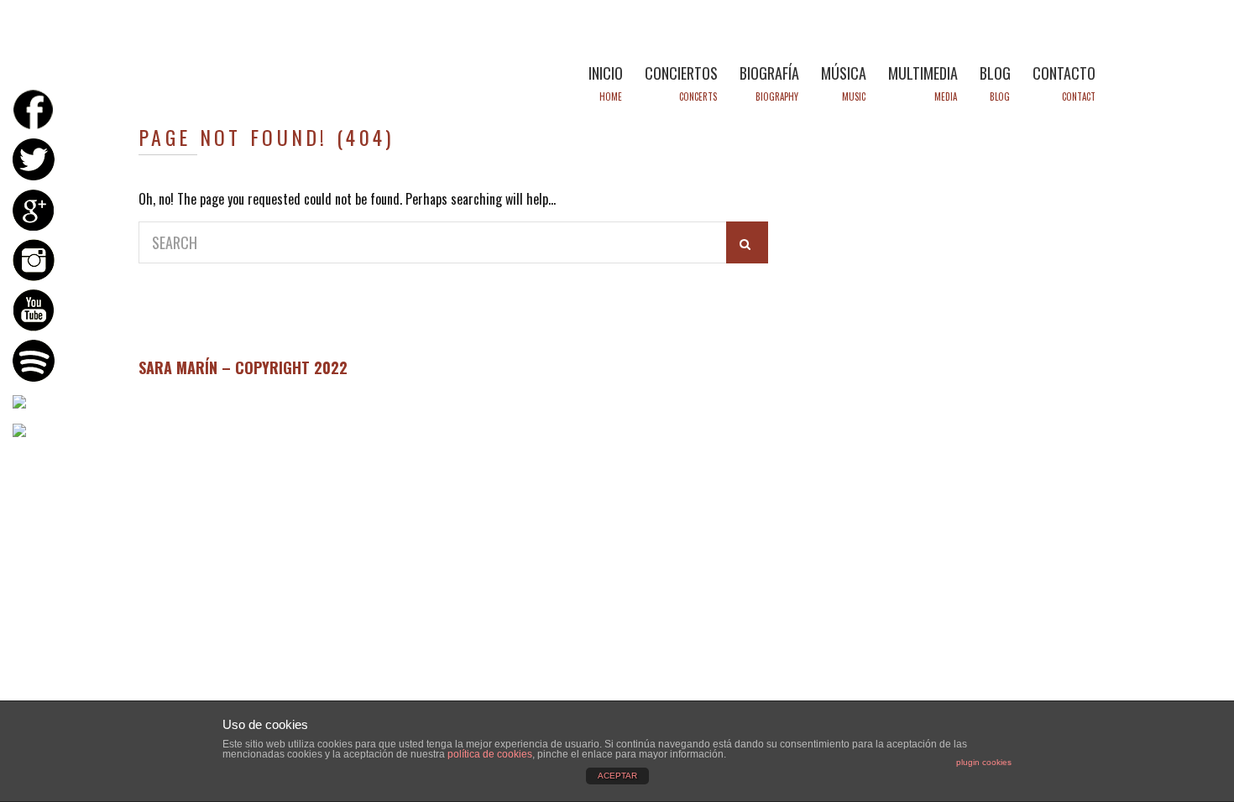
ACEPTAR (617, 775)
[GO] (747, 242)
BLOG (995, 73)
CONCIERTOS (681, 73)
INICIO (605, 73)
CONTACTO (1064, 73)
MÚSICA (843, 73)
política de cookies (489, 754)
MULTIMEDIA (923, 73)
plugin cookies (984, 762)
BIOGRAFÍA (769, 73)
